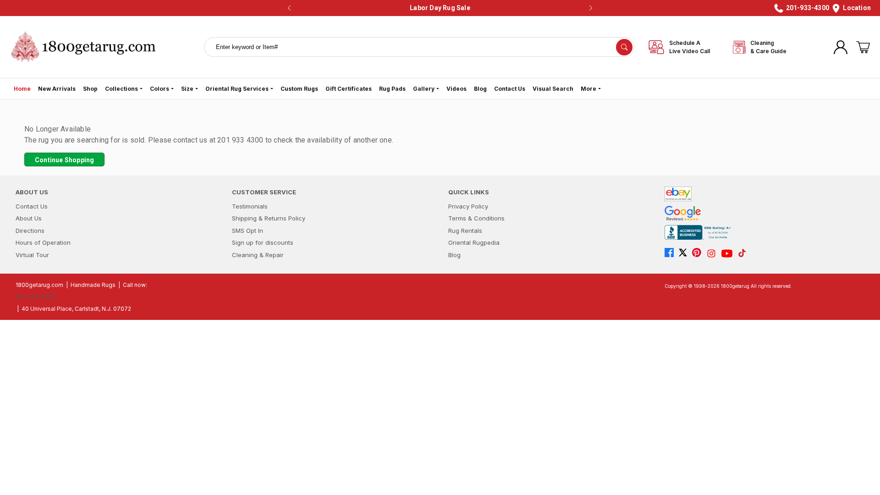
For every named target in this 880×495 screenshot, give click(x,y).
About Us (29, 218)
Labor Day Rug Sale (440, 7)
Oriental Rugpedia (474, 242)
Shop (90, 88)
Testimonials (250, 206)
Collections (121, 88)
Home (22, 88)
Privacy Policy (468, 206)
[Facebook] (671, 253)
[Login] (840, 47)
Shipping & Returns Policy (268, 218)
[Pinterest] (699, 253)
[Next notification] (591, 8)
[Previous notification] (289, 8)
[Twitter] (685, 253)
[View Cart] (863, 47)
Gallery (423, 88)
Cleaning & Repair (258, 254)
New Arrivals (57, 88)
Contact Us (509, 88)
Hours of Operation (43, 242)
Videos (456, 88)
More (588, 88)
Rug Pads (392, 88)
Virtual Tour (32, 254)
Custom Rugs (299, 88)
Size (187, 88)
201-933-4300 (36, 296)
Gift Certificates (348, 88)
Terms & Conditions (476, 218)
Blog (480, 88)
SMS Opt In (247, 230)
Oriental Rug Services (237, 88)
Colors (159, 88)
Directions (30, 230)
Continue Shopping (64, 160)
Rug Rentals (465, 230)
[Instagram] (713, 253)
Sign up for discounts (262, 242)
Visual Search (553, 88)
